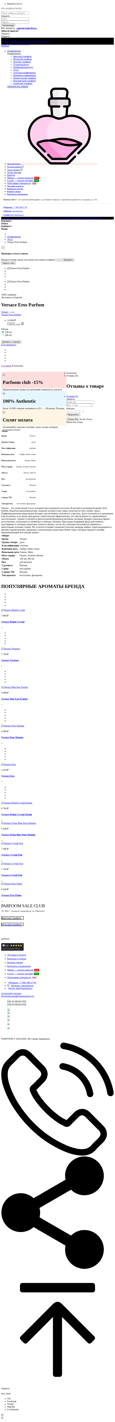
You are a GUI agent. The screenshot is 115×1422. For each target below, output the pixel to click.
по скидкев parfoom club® (13, 323)
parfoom (5, 46)
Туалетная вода (21, 64)
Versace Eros (8, 776)
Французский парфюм (24, 78)
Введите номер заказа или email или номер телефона (28, 259)
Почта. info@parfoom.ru (20, 988)
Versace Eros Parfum (11, 314)
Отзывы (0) (72, 375)
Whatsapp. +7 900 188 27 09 (22, 982)
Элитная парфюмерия (24, 72)
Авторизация (8, 25)
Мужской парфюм (22, 59)
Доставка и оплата (15, 186)
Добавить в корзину (11, 342)
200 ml (8, 335)
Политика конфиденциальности (17, 996)
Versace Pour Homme (12, 737)
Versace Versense (10, 660)
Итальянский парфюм (24, 80)
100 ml (8, 332)
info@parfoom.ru (13, 215)
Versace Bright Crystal (12, 622)
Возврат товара (14, 192)
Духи (16, 70)
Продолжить (73, 414)
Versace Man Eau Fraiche (14, 699)
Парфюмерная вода (23, 67)
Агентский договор (11, 993)
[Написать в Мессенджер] (57, 1414)
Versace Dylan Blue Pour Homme (18, 834)
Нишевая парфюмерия (24, 75)
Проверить (68, 260)
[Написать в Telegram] (57, 1417)
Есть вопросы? (8, 344)
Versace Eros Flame (11, 895)
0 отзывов (6, 366)
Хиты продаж (14, 172)
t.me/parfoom (12, 211)
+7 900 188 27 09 (15, 207)
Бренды (11, 175)
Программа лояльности (21, 183)
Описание (71, 373)
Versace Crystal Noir (11, 855)
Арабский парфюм (22, 83)
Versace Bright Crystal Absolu (16, 814)
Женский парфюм (22, 56)
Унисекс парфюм (22, 62)
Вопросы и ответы (15, 189)
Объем (4, 329)
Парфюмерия (14, 51)
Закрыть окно (8, 263)
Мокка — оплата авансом (22, 178)
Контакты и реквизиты (17, 194)
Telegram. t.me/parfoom (22, 985)
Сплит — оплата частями (22, 180)
